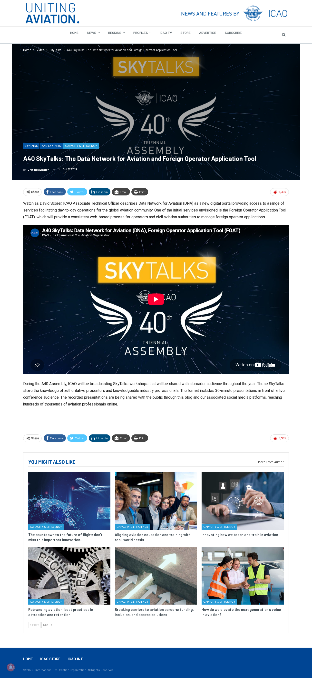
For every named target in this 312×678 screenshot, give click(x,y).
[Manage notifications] (11, 667)
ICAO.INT (75, 659)
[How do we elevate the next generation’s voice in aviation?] (243, 576)
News (91, 32)
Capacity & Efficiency (81, 146)
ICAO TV (166, 32)
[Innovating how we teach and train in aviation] (243, 501)
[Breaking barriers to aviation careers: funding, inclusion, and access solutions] (156, 576)
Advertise (207, 32)
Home (74, 32)
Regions (114, 32)
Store (185, 32)
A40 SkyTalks (51, 146)
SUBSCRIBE (233, 32)
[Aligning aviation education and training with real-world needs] (156, 501)
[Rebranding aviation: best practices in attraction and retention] (69, 576)
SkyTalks (31, 146)
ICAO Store (50, 659)
